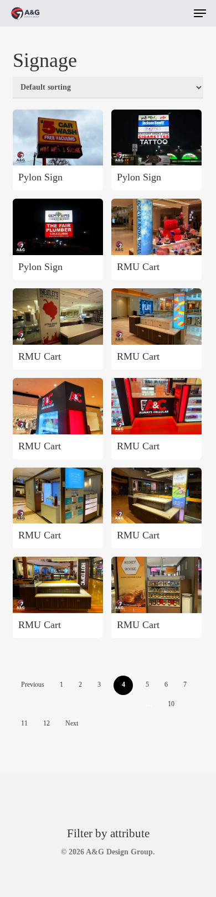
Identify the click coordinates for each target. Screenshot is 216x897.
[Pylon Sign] (58, 138)
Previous (32, 684)
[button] (200, 13)
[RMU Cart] (156, 227)
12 (46, 723)
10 (171, 704)
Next (71, 723)
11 (24, 723)
